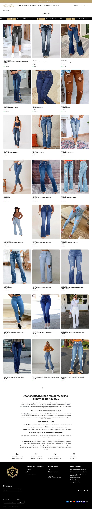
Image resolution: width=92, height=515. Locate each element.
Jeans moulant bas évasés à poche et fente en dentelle (46, 377)
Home (4, 10)
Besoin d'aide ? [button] (53, 466)
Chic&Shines (27, 413)
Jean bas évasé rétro (37, 107)
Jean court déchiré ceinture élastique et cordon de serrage (16, 62)
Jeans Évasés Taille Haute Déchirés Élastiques (72, 287)
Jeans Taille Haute (8, 287)
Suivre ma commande (53, 471)
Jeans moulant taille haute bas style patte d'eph (72, 332)
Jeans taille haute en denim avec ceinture (13, 332)
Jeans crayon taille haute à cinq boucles (42, 332)
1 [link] (42, 387)
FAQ (49, 469)
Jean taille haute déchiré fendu (68, 197)
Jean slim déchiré (65, 107)
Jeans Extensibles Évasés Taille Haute (42, 242)
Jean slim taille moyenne (67, 62)
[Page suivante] (49, 387)
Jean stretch (7, 197)
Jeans (8, 10)
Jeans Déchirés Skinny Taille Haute (69, 242)
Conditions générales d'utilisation (78, 471)
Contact (50, 474)
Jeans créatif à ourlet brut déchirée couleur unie (72, 377)
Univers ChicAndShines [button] (35, 466)
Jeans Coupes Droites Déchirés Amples (42, 287)
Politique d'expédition (75, 477)
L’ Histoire (28, 469)
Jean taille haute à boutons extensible (42, 197)
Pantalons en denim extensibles (40, 62)
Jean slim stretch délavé (38, 152)
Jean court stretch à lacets (67, 152)
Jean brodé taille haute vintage (11, 152)
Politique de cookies (75, 482)
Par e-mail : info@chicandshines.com (54, 476)
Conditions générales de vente (78, 469)
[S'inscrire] (20, 490)
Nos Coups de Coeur (31, 474)
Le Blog (27, 471)
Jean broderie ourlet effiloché (11, 107)
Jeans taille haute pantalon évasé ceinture (14, 377)
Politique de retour (75, 479)
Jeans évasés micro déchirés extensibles (13, 242)
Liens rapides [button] (75, 466)
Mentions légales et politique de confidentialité (78, 474)
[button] (33, 5)
